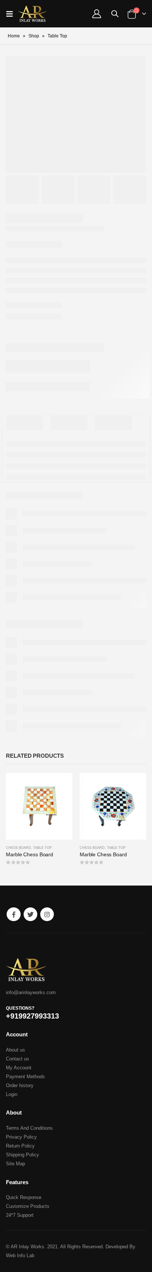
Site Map (15, 1163)
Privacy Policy (21, 1137)
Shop (33, 36)
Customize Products (27, 1206)
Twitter (30, 914)
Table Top (42, 848)
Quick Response (23, 1197)
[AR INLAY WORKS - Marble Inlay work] (32, 14)
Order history (20, 1085)
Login (11, 1094)
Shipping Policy (22, 1155)
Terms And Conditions (29, 1128)
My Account (18, 1067)
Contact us (17, 1059)
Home (14, 36)
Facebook (13, 914)
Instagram (47, 914)
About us (15, 1050)
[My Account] (97, 13)
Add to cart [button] (60, 785)
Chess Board (18, 848)
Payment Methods (25, 1076)
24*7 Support (20, 1215)
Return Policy (20, 1146)
